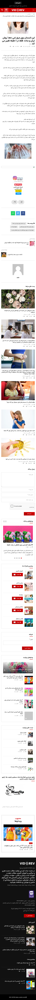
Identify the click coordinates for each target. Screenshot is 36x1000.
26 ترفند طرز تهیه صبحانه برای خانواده (26, 963)
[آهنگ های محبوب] (30, 743)
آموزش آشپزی (19, 571)
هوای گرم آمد (14, 227)
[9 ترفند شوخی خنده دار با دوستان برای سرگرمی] (29, 704)
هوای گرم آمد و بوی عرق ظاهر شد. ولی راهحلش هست (22, 230)
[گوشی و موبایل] (29, 622)
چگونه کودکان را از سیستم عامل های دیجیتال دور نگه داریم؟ (21, 402)
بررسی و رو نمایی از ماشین (20, 758)
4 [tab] (16, 558)
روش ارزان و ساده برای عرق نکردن (26, 227)
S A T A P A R (12, 997)
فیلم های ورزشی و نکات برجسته (18, 767)
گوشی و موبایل (19, 619)
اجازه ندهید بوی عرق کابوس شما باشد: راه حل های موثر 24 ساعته (19, 431)
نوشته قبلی (32, 239)
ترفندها (21, 595)
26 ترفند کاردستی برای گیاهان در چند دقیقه (20, 545)
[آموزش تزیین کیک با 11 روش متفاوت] (18, 667)
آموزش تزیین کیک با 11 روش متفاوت (21, 669)
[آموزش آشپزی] (29, 575)
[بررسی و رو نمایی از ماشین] (30, 760)
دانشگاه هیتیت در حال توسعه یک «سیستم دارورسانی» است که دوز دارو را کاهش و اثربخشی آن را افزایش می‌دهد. (19, 341)
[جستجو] (2, 10)
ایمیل (31, 639)
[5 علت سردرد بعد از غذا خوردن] (3, 254)
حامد (32, 46)
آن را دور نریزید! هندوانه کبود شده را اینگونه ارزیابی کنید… (16, 243)
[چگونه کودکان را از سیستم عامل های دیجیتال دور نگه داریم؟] (18, 390)
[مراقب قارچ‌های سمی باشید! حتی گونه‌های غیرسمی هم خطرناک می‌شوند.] (18, 298)
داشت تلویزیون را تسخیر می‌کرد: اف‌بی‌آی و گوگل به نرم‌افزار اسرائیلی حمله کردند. (19, 950)
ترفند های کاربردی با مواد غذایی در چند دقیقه (13, 713)
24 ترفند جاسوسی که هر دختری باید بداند (15, 981)
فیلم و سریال (23, 733)
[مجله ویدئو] (18, 10)
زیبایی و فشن (19, 583)
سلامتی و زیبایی (19, 607)
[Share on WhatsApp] (13, 213)
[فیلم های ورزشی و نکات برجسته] (30, 769)
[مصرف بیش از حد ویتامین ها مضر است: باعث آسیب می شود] (18, 447)
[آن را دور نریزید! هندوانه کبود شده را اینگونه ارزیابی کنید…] (32, 243)
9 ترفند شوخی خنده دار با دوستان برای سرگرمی (13, 701)
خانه (34, 14)
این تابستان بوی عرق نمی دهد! (18, 223)
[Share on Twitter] (18, 213)
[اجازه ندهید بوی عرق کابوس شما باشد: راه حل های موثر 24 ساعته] (18, 419)
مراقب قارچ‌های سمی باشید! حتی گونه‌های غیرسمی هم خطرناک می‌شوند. (19, 311)
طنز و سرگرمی (23, 750)
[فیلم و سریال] (30, 734)
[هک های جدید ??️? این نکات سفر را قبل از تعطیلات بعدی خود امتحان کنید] (29, 680)
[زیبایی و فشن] (29, 587)
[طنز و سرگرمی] (30, 751)
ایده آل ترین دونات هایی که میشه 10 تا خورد (18, 6)
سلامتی (28, 14)
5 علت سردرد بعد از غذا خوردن (15, 255)
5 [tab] (14, 558)
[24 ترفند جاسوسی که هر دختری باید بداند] (30, 985)
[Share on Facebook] (23, 213)
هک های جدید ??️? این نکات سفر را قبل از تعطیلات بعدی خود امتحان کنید (13, 677)
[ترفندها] (29, 599)
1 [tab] (21, 558)
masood (31, 461)
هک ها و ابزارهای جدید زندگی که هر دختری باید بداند (14, 689)
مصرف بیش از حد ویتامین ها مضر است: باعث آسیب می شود (20, 459)
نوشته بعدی (4, 250)
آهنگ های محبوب (21, 741)
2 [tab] (19, 558)
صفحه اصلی (29, 916)
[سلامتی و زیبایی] (29, 610)
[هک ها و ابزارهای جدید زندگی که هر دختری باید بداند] (29, 692)
